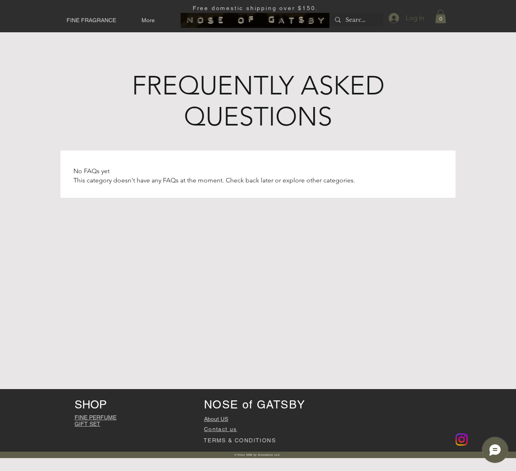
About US (216, 419)
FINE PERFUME (96, 417)
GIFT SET (87, 424)
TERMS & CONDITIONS (240, 440)
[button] (97, 20)
